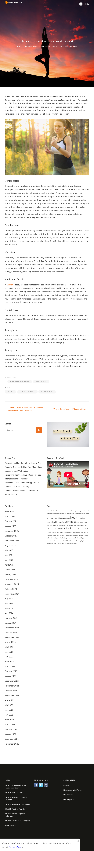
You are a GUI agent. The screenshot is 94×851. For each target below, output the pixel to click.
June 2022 (9, 710)
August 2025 (10, 546)
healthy (10, 285)
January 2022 (10, 734)
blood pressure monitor (63, 511)
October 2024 (11, 589)
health (10, 391)
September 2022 (12, 695)
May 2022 (9, 715)
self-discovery (61, 535)
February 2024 (11, 618)
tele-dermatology (79, 538)
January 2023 (10, 676)
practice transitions (78, 532)
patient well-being (58, 532)
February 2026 (11, 521)
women (74, 543)
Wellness (69, 543)
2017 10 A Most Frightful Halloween (15, 815)
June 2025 (9, 555)
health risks (57, 522)
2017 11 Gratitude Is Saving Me (17, 821)
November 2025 (12, 531)
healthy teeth (47, 391)
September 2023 (12, 637)
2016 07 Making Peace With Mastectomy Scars (16, 787)
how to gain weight (67, 525)
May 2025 (9, 560)
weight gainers (82, 541)
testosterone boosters (53, 541)
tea (73, 538)
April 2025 (9, 565)
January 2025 (10, 575)
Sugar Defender (59, 538)
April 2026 (9, 512)
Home (19, 46)
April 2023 (9, 662)
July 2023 (9, 647)
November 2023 (12, 628)
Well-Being (62, 544)
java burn (76, 525)
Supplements (68, 538)
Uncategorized (31, 46)
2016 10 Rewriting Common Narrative (16, 798)
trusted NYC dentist (65, 541)
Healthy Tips (41, 381)
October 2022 (11, 691)
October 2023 (11, 633)
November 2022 (12, 686)
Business (66, 785)
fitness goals (53, 518)
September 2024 (12, 594)
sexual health (69, 535)
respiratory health (52, 535)
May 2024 (9, 613)
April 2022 (9, 720)
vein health (74, 541)
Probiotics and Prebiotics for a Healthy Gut (23, 463)
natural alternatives (79, 529)
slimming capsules (78, 535)
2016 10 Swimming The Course (17, 804)
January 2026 (10, 526)
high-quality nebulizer (56, 525)
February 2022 (11, 729)
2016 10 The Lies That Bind (15, 809)
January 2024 (10, 623)
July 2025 (9, 550)
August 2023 (10, 642)
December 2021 (12, 739)
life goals (81, 525)
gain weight (66, 518)
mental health (65, 528)
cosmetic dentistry (80, 513)
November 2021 (12, 744)
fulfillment (60, 518)
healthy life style (27, 391)
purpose (86, 532)
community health (58, 513)
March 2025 (10, 570)
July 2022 (9, 705)
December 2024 (12, 579)
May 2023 (9, 657)
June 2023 (9, 652)
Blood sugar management (78, 511)
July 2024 (9, 604)
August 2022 (10, 700)
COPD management (68, 513)
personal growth (67, 532)
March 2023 (10, 667)
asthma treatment (52, 511)
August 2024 (10, 599)
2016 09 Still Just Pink (14, 792)
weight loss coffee (52, 543)
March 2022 (10, 724)
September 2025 (12, 541)
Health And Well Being (19, 381)
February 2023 (11, 671)
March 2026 (10, 517)
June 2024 (9, 608)
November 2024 (12, 584)
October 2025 (11, 536)
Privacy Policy (10, 825)
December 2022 (12, 681)
